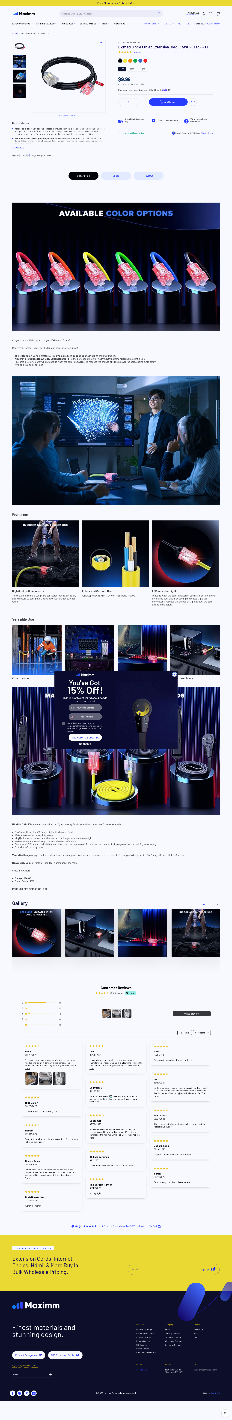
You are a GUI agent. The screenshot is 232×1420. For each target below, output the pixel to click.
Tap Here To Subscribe (85, 737)
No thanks (85, 743)
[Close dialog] (174, 674)
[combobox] (73, 716)
